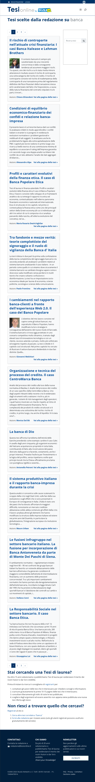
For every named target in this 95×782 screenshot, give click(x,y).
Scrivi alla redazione (20, 718)
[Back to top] (91, 778)
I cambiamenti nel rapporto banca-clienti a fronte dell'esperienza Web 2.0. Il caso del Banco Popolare (32, 306)
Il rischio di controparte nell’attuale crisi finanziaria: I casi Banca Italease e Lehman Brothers (33, 46)
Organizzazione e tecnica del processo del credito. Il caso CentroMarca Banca (33, 374)
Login (27, 2)
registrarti (49, 684)
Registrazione (17, 2)
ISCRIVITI (76, 758)
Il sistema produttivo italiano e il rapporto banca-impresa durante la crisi (33, 482)
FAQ (64, 772)
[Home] (30, 9)
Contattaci (78, 772)
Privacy (70, 772)
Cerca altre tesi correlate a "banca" (27, 715)
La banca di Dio (22, 431)
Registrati (12, 711)
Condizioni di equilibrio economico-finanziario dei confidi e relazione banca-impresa (30, 114)
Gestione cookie (69, 774)
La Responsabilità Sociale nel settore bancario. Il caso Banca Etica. (33, 613)
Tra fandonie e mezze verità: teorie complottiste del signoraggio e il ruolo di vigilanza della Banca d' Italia (33, 243)
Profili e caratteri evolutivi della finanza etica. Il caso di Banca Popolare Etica (32, 177)
